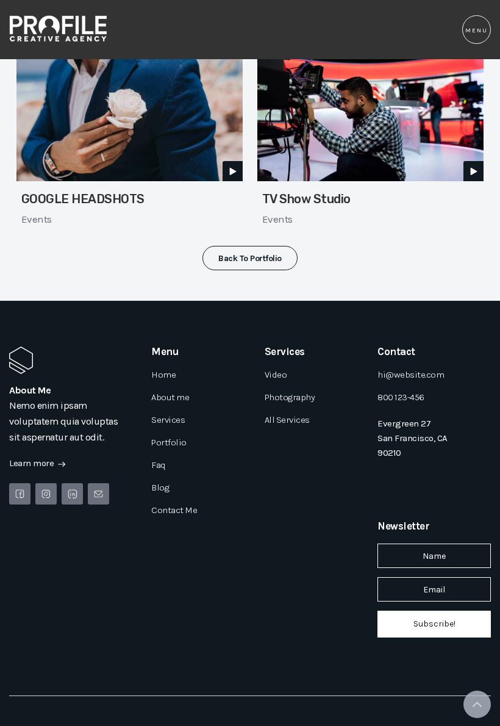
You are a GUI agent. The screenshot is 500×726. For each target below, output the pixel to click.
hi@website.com (410, 374)
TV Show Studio (306, 199)
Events (36, 219)
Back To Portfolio (250, 258)
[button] (476, 29)
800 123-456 (400, 397)
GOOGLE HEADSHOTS (83, 199)
